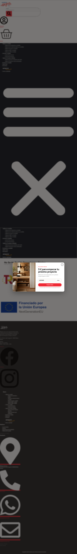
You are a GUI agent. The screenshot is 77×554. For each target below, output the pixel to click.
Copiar (58, 280)
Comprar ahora (50, 284)
